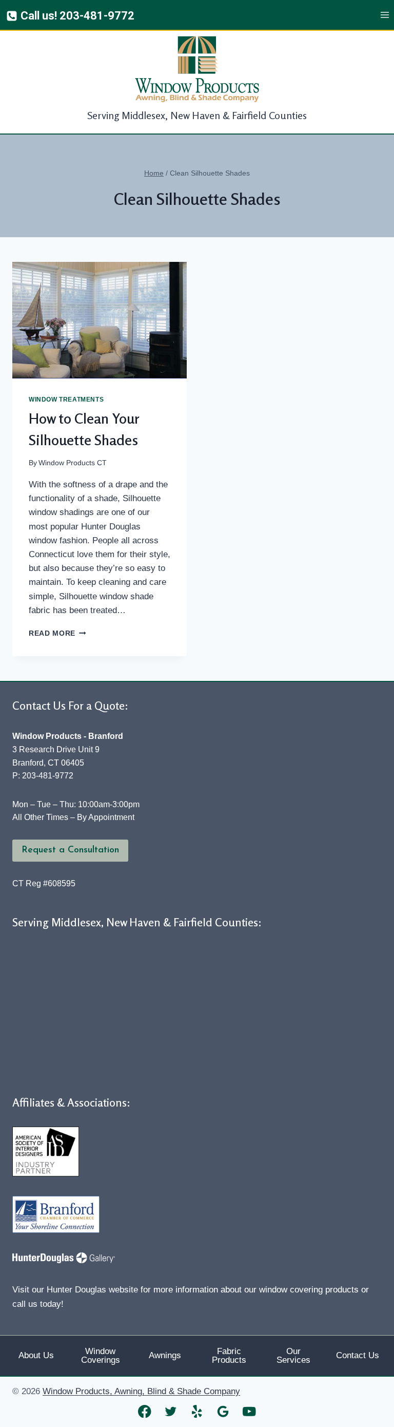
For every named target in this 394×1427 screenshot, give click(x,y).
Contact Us (357, 1355)
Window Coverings (100, 1355)
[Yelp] (197, 1411)
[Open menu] (384, 15)
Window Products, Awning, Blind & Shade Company (141, 1391)
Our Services (293, 1355)
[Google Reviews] (223, 1411)
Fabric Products (229, 1355)
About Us (36, 1355)
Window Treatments (66, 399)
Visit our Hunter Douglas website (75, 1290)
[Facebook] (145, 1411)
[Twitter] (171, 1411)
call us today (36, 1304)
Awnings (165, 1355)
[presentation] (99, 320)
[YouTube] (250, 1411)
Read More (57, 633)
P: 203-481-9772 (42, 775)
